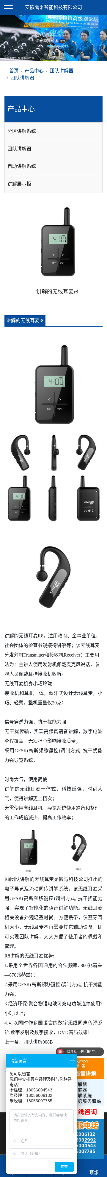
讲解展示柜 (19, 183)
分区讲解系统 (21, 131)
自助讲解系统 (21, 166)
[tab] (53, 131)
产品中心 (34, 70)
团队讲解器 (61, 70)
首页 (13, 70)
